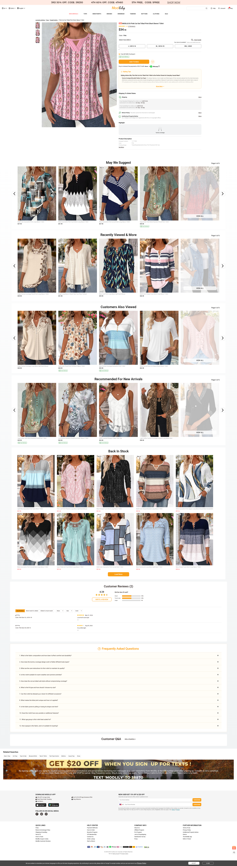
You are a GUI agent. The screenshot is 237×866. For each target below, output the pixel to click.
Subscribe (197, 800)
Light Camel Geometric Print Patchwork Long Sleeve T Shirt (197, 438)
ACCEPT (194, 863)
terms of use (116, 853)
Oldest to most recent (46, 611)
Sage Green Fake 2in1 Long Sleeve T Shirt (29, 438)
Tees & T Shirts (43, 756)
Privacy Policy (187, 830)
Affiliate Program (139, 830)
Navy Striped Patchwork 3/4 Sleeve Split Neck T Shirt (73, 222)
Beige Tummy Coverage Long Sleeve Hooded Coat (72, 294)
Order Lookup (91, 839)
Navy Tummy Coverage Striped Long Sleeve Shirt (154, 294)
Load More (118, 574)
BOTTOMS (144, 14)
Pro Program (138, 832)
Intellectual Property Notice (190, 832)
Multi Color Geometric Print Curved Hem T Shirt (110, 567)
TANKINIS (133, 14)
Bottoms (63, 756)
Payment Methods (92, 827)
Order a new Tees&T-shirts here (193, 42)
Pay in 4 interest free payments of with (134, 66)
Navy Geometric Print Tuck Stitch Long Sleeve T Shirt (33, 222)
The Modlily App (187, 836)
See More (121, 147)
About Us (137, 827)
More (199, 97)
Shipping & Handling (41, 832)
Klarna (185, 834)
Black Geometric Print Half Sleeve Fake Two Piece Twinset (156, 438)
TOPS (85, 14)
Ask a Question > (130, 739)
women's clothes (40, 20)
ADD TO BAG (134, 62)
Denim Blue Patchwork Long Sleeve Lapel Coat (112, 294)
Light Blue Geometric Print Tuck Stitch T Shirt (30, 509)
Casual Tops (71, 756)
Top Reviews (20, 611)
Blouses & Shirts (33, 756)
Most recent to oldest (32, 611)
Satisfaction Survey (139, 836)
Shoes (78, 756)
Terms (173, 809)
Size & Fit (38, 834)
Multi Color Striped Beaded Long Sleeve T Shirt (149, 509)
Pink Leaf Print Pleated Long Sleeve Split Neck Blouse (72, 509)
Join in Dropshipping (140, 834)
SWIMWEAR (121, 14)
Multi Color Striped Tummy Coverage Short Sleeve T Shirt (34, 366)
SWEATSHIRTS (96, 14)
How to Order (91, 830)
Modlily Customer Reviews (43, 841)
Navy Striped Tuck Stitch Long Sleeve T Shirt (188, 567)
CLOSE (208, 863)
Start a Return (91, 841)
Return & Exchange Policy (43, 830)
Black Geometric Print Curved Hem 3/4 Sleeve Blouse (114, 438)
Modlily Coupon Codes (42, 839)
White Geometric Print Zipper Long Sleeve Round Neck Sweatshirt (194, 509)
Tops (47, 20)
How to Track (39, 836)
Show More (159, 86)
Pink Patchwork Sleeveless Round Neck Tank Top (72, 366)
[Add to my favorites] (152, 62)
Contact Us (90, 836)
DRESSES (109, 14)
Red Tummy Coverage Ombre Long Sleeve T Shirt (113, 366)
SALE (166, 14)
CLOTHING (156, 14)
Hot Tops (15, 756)
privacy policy (124, 853)
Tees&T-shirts (53, 20)
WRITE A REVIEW (101, 599)
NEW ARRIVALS (73, 14)
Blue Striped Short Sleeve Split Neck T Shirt (152, 366)
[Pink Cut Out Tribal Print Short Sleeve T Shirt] (79, 74)
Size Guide (197, 40)
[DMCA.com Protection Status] (146, 847)
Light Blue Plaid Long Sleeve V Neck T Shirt (152, 222)
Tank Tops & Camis (54, 756)
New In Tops (7, 756)
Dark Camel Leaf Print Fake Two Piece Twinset (31, 294)
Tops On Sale (23, 756)
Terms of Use (186, 827)
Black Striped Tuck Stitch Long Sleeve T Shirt (109, 509)
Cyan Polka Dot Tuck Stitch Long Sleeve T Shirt (70, 567)
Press (136, 839)
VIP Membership (91, 834)
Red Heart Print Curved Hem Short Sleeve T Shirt (194, 366)
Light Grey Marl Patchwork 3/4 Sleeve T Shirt (193, 222)
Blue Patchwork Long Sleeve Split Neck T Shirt (149, 567)
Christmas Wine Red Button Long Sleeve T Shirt (112, 222)
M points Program (92, 832)
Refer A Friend (187, 839)
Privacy (178, 809)
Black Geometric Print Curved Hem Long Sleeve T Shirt (32, 567)
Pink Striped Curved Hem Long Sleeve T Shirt (71, 438)
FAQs (37, 827)
